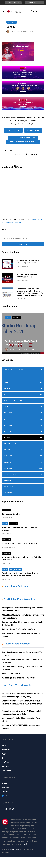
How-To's (23, 413)
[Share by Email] (13, 150)
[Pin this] (11, 150)
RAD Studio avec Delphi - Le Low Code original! (19, 528)
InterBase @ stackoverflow (18, 685)
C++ (23, 376)
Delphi (8, 317)
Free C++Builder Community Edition (23, 142)
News (4, 746)
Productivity (23, 443)
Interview (23, 431)
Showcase (23, 468)
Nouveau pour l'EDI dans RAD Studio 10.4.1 (21, 543)
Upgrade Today (33, 130)
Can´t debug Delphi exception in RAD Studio (18, 678)
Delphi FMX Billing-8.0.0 (11, 674)
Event (23, 406)
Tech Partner (23, 474)
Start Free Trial (13, 130)
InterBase (23, 425)
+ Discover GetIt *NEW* (34, 2)
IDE (23, 419)
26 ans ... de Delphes (11, 514)
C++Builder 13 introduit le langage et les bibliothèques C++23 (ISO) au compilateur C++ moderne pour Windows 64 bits (30, 292)
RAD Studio (23, 456)
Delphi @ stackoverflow (17, 643)
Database (23, 388)
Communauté (7, 792)
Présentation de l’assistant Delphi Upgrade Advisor (28, 261)
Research (23, 462)
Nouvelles (17, 317)
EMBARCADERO (14, 850)
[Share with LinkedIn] (8, 150)
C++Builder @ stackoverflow (19, 599)
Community (6, 766)
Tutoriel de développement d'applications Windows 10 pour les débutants (20, 574)
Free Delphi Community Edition (23, 137)
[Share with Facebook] (3, 150)
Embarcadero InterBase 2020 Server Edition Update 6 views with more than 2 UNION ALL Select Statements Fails (22, 704)
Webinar (23, 480)
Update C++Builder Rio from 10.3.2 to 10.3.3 (18, 629)
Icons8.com (26, 844)
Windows (23, 493)
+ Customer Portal (13, 2)
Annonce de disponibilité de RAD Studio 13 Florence (28, 275)
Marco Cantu (16, 349)
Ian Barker (16, 31)
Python (23, 450)
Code (23, 382)
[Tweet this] (5, 150)
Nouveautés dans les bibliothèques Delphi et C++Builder (22, 558)
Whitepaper (23, 486)
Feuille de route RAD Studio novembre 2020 (21, 343)
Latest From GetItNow (16, 586)
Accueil (4, 783)
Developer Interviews (23, 400)
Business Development (23, 370)
